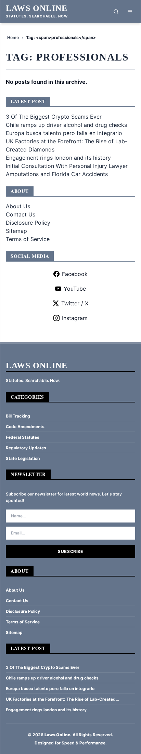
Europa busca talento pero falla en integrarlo (64, 133)
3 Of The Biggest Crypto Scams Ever (54, 116)
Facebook (75, 273)
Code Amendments (25, 426)
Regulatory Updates (26, 447)
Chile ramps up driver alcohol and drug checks (66, 124)
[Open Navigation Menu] (129, 11)
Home (13, 37)
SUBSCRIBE (70, 551)
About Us (18, 206)
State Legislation (23, 458)
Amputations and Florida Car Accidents (57, 174)
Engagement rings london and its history (58, 157)
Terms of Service (28, 239)
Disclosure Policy (28, 222)
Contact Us (20, 214)
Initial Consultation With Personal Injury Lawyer (67, 165)
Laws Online (36, 8)
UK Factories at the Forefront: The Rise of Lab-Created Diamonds (61, 699)
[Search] (116, 11)
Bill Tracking (18, 416)
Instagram (75, 318)
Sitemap (16, 230)
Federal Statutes (22, 437)
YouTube (75, 288)
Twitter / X (74, 303)
